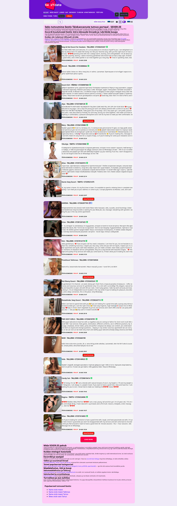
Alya (63, 104)
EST (112, 22)
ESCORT (46, 12)
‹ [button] (50, 47)
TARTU (72, 144)
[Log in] (117, 14)
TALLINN (90, 47)
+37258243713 (95, 300)
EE (132, 22)
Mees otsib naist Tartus (58, 496)
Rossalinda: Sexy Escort (71, 300)
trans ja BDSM (82, 466)
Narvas (68, 462)
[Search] (60, 22)
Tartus (57, 462)
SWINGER (72, 12)
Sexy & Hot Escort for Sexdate (74, 47)
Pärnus (62, 462)
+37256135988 (80, 125)
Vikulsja (65, 144)
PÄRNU (74, 85)
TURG (55, 16)
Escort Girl (66, 85)
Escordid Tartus (56, 40)
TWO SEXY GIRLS (68, 319)
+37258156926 (92, 260)
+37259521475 (88, 182)
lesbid (59, 466)
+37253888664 (81, 66)
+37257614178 (79, 241)
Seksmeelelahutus (49, 472)
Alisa (64, 163)
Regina (64, 397)
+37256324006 (80, 397)
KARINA (65, 203)
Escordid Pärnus (66, 40)
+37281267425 (80, 222)
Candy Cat (66, 378)
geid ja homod (66, 466)
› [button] (54, 47)
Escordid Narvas (78, 40)
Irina (64, 222)
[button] (116, 21)
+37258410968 (80, 144)
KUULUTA (124, 14)
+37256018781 (89, 319)
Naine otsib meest (56, 490)
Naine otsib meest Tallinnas (59, 492)
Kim (63, 241)
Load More (88, 439)
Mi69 (64, 338)
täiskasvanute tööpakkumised (66, 472)
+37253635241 (90, 281)
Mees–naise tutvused (50, 466)
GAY (66, 12)
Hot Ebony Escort (69, 281)
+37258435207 (99, 47)
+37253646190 (80, 338)
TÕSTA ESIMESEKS (67, 60)
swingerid (74, 466)
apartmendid (92, 466)
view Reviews (88, 121)
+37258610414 (84, 378)
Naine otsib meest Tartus (58, 494)
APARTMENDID (89, 12)
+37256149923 (79, 359)
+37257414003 (80, 416)
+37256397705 (82, 203)
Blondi (64, 66)
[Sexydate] (52, 3)
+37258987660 (83, 85)
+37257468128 (79, 104)
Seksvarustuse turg (50, 476)
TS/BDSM (80, 12)
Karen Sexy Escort (69, 182)
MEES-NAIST (54, 12)
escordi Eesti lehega (93, 459)
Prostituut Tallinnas (70, 260)
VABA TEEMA (47, 16)
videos (69, 16)
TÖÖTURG (99, 12)
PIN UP (75, 60)
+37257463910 (80, 163)
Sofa (63, 359)
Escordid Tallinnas (49, 462)
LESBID (61, 12)
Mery (64, 125)
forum (61, 16)
